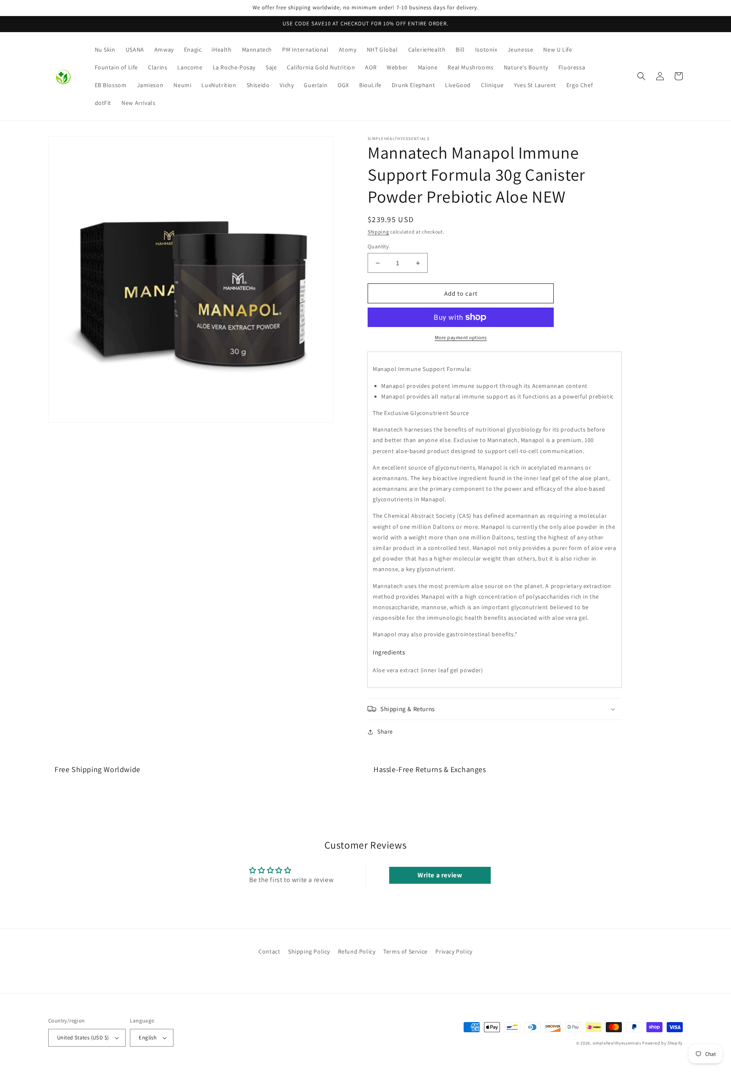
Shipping (378, 231)
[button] (641, 76)
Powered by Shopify (662, 1043)
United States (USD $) (83, 1037)
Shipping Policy (309, 951)
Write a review (440, 875)
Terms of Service (405, 951)
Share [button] (385, 731)
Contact (269, 951)
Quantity (378, 246)
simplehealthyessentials (617, 1043)
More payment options (461, 337)
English (148, 1037)
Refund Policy (357, 951)
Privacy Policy (453, 951)
